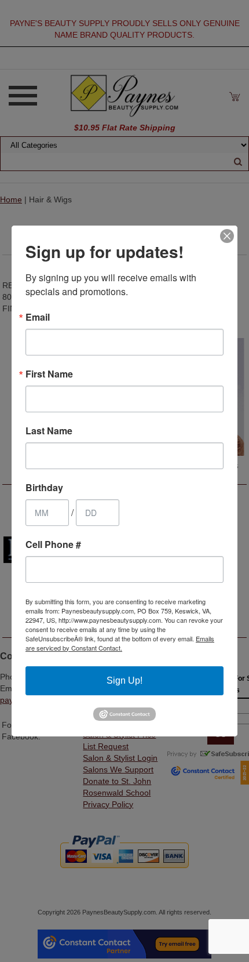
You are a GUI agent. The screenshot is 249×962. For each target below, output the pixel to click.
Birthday (44, 487)
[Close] (227, 236)
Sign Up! (124, 680)
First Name (49, 374)
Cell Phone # (53, 544)
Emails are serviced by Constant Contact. (119, 643)
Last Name (48, 430)
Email (37, 317)
